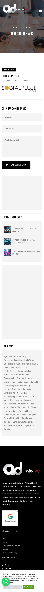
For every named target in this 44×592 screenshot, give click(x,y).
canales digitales (10, 363)
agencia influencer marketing (15, 356)
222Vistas (15, 81)
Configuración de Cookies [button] (12, 587)
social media (22, 414)
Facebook (8, 568)
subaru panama (26, 418)
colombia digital (24, 363)
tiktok (29, 421)
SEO (14, 414)
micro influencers (24, 400)
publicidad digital (26, 411)
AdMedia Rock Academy (9, 552)
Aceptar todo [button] (28, 587)
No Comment (25, 81)
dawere (34, 363)
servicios (4, 542)
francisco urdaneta (24, 378)
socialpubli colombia (12, 418)
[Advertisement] (21, 190)
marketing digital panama (14, 396)
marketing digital (19, 392)
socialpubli (32, 414)
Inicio (15, 27)
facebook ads (24, 374)
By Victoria (6, 81)
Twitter (7, 565)
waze (32, 425)
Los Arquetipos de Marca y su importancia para (23, 241)
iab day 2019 (33, 382)
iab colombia (22, 382)
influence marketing (22, 385)
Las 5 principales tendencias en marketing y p (24, 229)
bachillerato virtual (27, 360)
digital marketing (10, 371)
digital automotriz (25, 367)
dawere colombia (10, 367)
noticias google (10, 407)
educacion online (24, 371)
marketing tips (30, 396)
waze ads (7, 429)
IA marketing (9, 385)
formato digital (10, 378)
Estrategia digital (11, 374)
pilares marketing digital (26, 407)
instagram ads (26, 389)
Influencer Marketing (12, 389)
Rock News (5, 549)
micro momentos (10, 403)
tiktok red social (10, 425)
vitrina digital (23, 425)
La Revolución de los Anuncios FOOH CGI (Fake (26, 252)
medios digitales (10, 400)
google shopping (10, 382)
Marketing (8, 392)
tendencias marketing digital (15, 421)
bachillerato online (11, 360)
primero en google (11, 411)
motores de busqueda (25, 403)
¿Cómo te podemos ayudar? (11, 545)
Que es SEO (8, 414)
